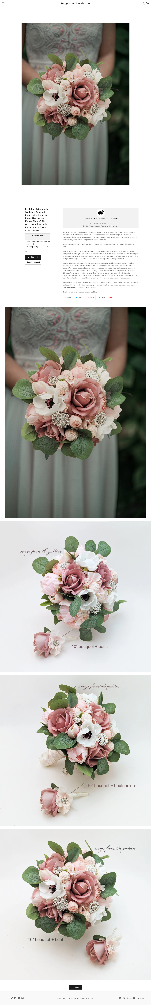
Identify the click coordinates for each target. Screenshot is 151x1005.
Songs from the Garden (75, 3)
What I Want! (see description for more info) (38, 242)
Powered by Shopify (87, 998)
